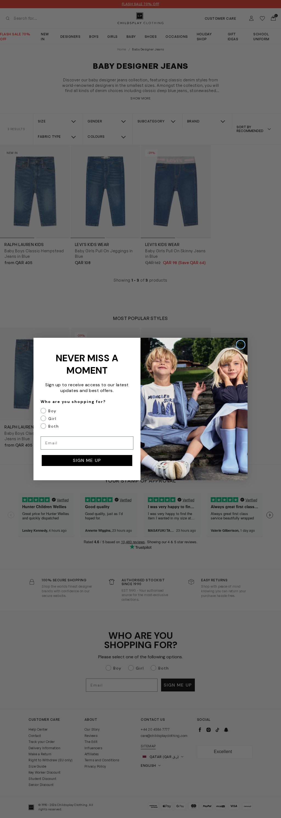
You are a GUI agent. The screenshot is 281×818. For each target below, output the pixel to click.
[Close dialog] (241, 345)
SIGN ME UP (87, 460)
